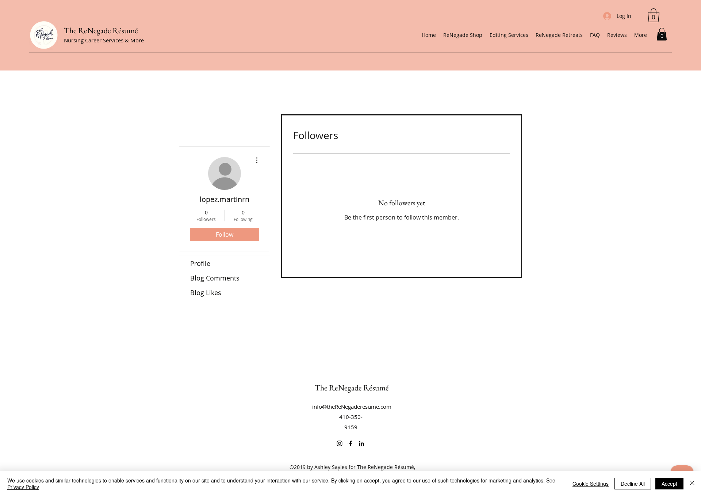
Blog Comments (215, 278)
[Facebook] (350, 443)
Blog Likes (205, 292)
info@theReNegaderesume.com (351, 406)
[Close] (692, 483)
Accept (669, 483)
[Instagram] (339, 443)
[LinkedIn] (361, 443)
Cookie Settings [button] (590, 483)
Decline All (633, 483)
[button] (661, 34)
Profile (200, 263)
